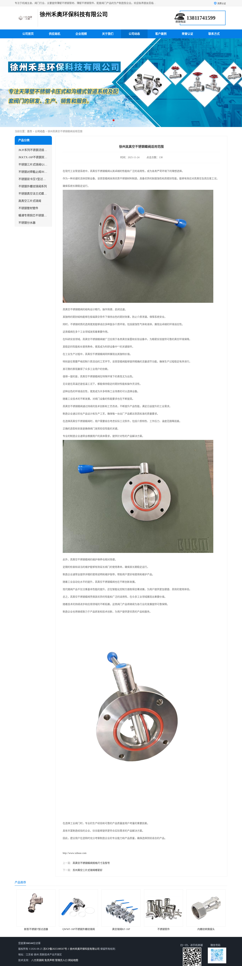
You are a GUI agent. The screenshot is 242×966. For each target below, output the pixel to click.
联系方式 (214, 33)
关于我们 (107, 33)
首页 (29, 131)
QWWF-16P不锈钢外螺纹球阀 (36, 929)
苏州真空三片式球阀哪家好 (87, 870)
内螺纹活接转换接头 (206, 929)
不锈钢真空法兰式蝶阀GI (34, 193)
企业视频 (81, 33)
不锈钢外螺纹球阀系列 (32, 186)
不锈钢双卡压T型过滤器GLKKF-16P (41, 179)
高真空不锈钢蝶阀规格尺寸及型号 (91, 863)
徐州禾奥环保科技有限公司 (85, 949)
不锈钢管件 (121, 929)
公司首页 (28, 33)
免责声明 (49, 960)
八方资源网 (37, 960)
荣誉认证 (187, 33)
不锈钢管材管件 (28, 208)
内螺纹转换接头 (163, 929)
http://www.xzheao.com (74, 853)
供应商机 (54, 33)
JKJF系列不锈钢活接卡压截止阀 (38, 149)
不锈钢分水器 (26, 222)
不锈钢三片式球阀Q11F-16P (35, 164)
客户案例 (161, 33)
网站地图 (73, 960)
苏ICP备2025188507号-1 (56, 949)
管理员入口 (61, 960)
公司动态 (134, 33)
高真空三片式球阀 (29, 200)
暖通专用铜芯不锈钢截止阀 (35, 215)
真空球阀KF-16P (79, 929)
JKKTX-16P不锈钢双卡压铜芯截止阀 (41, 157)
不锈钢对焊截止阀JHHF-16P (35, 171)
